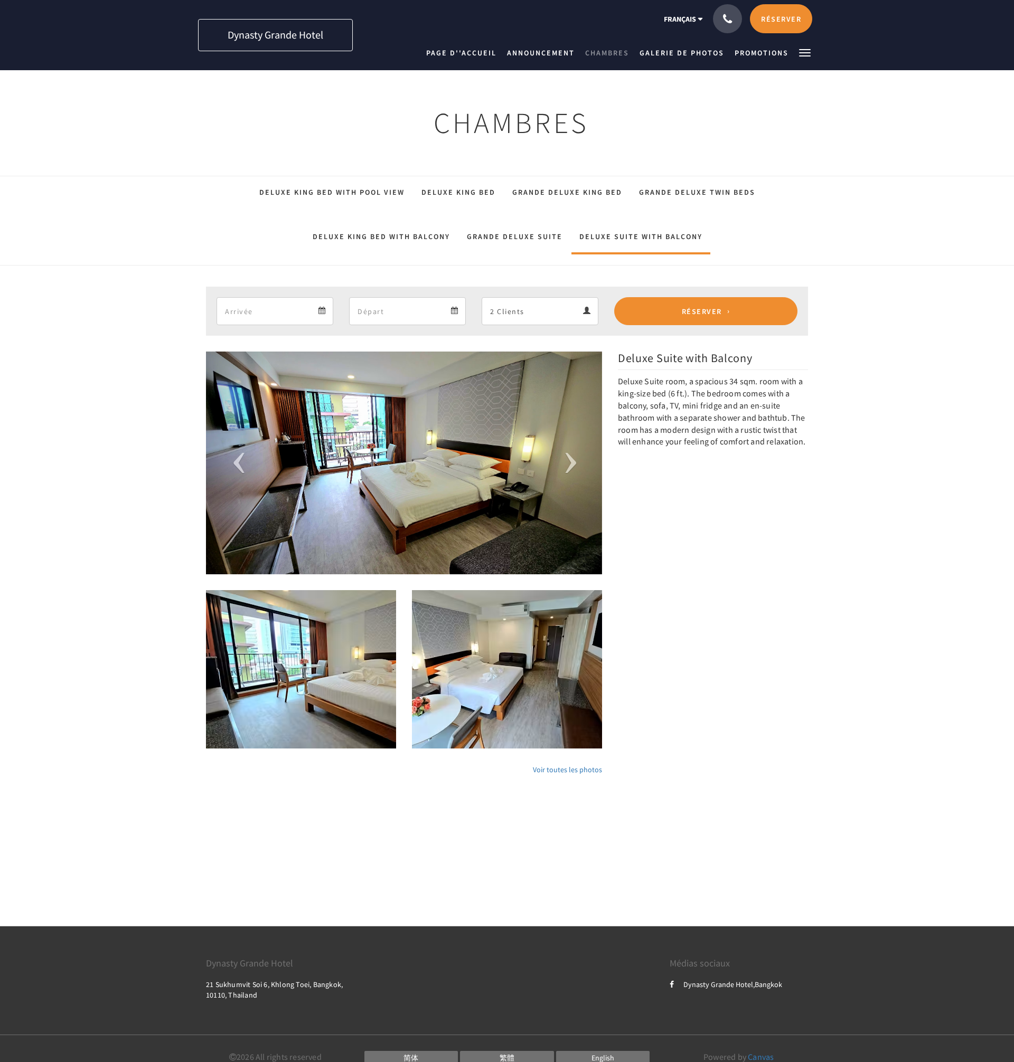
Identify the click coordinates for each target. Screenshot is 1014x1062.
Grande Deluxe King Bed (567, 192)
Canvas (761, 1056)
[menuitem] (464, 53)
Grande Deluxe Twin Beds (697, 192)
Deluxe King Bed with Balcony (381, 236)
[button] (805, 52)
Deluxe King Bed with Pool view (332, 192)
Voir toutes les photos (567, 769)
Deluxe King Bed (458, 192)
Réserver (702, 311)
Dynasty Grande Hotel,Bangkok (732, 984)
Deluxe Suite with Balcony (640, 236)
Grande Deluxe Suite (514, 236)
